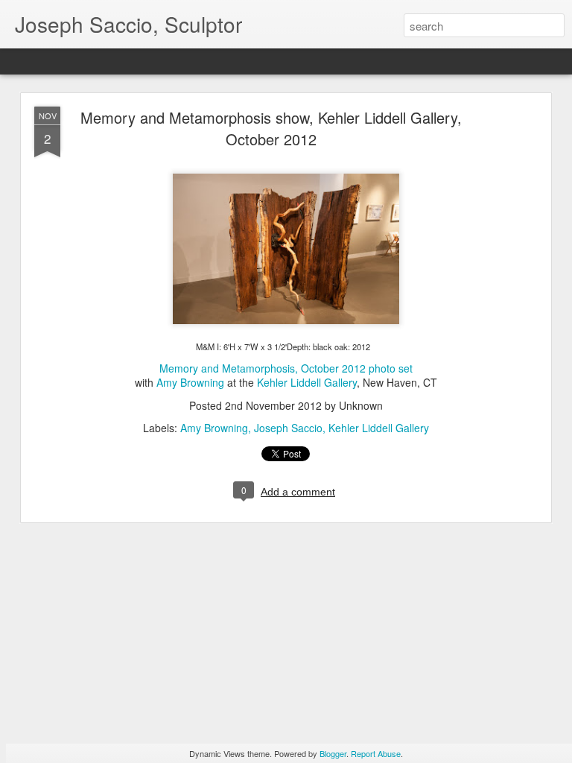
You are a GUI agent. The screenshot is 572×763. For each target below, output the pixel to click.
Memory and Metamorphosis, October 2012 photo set (286, 368)
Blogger (333, 753)
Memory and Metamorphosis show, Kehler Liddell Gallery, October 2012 (271, 128)
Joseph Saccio (288, 427)
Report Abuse (376, 753)
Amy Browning (190, 382)
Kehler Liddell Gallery (307, 382)
